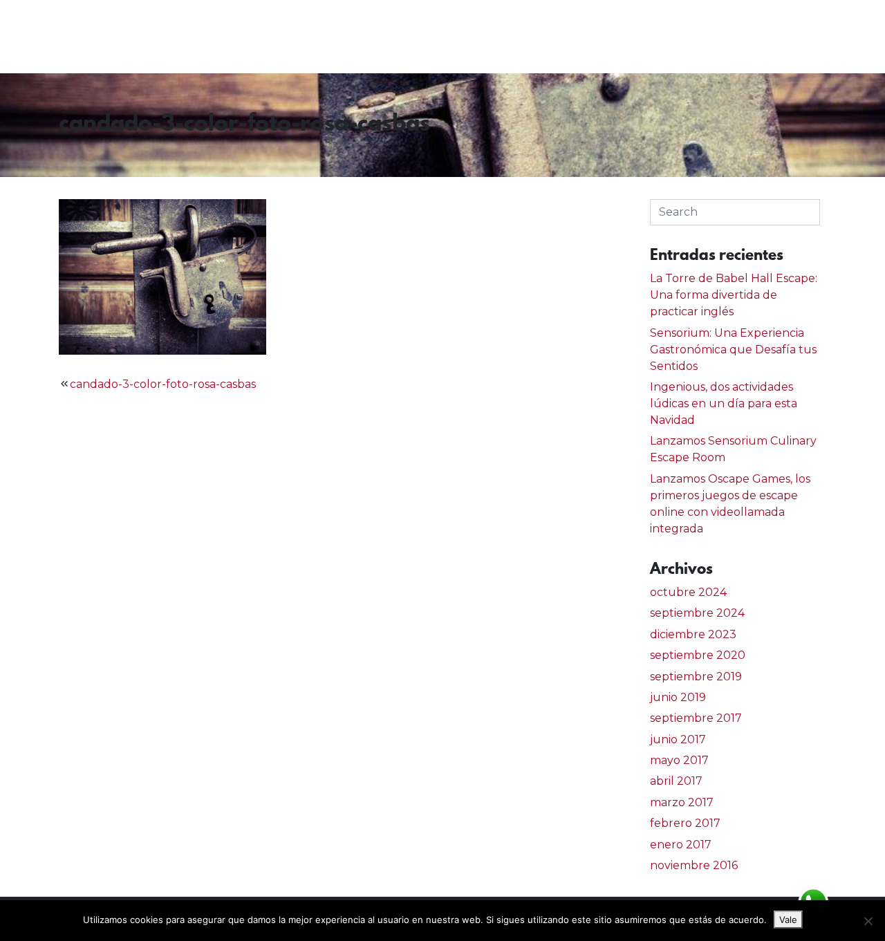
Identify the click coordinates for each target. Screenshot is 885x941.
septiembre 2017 (696, 718)
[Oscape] (66, 37)
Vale (788, 919)
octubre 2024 (688, 592)
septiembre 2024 (697, 612)
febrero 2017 (685, 823)
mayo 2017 (679, 760)
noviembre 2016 (694, 865)
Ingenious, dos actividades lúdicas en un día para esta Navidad (723, 403)
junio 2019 (678, 697)
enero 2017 (680, 844)
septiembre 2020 (697, 655)
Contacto (837, 36)
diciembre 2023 (693, 634)
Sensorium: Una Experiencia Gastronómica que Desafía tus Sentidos (733, 349)
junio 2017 (678, 739)
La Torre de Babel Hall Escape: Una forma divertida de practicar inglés (733, 295)
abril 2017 (676, 781)
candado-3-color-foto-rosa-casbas (163, 384)
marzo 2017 (682, 802)
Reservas (754, 36)
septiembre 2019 (696, 676)
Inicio (613, 36)
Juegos (678, 36)
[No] (868, 921)
